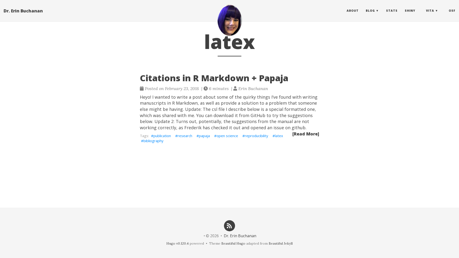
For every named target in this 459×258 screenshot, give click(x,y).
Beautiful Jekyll (281, 243)
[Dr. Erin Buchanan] (229, 20)
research (185, 135)
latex (279, 135)
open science (227, 135)
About (353, 11)
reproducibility (256, 135)
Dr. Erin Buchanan (23, 11)
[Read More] (305, 134)
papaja (204, 135)
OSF (452, 11)
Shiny (410, 11)
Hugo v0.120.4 (177, 243)
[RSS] (229, 225)
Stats (392, 11)
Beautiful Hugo (233, 243)
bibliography (153, 140)
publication (162, 135)
